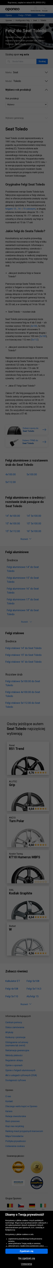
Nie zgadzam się (26, 1258)
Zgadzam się (26, 1251)
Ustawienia (26, 1264)
